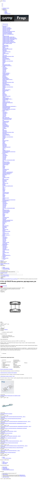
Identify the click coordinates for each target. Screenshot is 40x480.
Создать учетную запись (4, 275)
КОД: (1, 322)
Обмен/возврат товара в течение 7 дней (7, 376)
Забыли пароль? (6, 274)
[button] (2, 285)
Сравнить (6, 329)
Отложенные (4, 467)
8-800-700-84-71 (5, 474)
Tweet (6, 285)
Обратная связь (5, 462)
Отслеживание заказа (4, 271)
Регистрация (5, 272)
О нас (6, 10)
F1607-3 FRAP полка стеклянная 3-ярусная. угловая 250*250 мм (11, 447)
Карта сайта (4, 463)
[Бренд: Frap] (2, 326)
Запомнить (3, 276)
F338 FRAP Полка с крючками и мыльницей (8, 437)
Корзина (1, 263)
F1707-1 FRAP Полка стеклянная (6, 413)
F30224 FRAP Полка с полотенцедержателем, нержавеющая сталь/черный (13, 428)
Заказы (3, 267)
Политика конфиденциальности (8, 469)
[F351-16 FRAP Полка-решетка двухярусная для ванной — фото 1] (15, 321)
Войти (1, 272)
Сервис (6, 11)
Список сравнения (5, 468)
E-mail (1, 273)
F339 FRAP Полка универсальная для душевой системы (10, 395)
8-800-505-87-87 (22, 475)
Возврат (6, 12)
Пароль (1, 274)
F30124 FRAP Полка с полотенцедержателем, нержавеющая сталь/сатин (13, 423)
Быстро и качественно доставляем (6, 369)
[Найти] (10, 22)
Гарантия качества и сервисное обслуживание (8, 372)
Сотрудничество (7, 13)
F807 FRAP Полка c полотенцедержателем (8, 452)
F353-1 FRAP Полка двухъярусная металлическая (9, 442)
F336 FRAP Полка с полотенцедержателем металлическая (10, 418)
